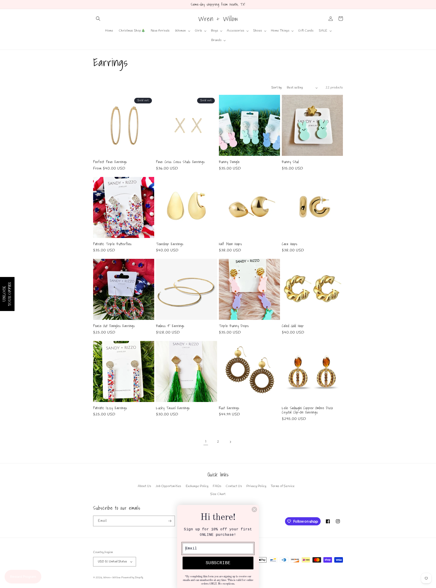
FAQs (217, 486)
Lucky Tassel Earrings (173, 408)
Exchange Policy (197, 486)
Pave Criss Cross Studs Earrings (180, 162)
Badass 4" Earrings (170, 326)
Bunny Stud (290, 162)
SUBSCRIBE (218, 558)
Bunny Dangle (229, 162)
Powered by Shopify (132, 577)
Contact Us (234, 486)
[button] (98, 19)
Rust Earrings (229, 408)
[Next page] (230, 442)
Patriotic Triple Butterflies (112, 244)
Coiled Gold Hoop (293, 326)
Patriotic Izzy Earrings (110, 408)
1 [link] (205, 441)
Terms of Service (283, 486)
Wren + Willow (112, 577)
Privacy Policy (256, 486)
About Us (144, 486)
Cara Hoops (289, 244)
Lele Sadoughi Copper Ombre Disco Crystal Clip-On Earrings (307, 410)
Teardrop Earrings (169, 244)
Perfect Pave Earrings (110, 162)
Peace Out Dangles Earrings (114, 326)
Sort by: (276, 88)
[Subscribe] (170, 521)
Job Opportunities (168, 486)
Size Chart (218, 494)
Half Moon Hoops (230, 244)
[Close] (254, 504)
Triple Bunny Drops (234, 326)
